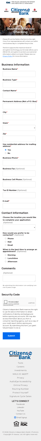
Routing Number (20, 389)
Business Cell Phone (12, 179)
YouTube (20, 411)
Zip (4, 134)
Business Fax (9, 169)
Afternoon (12, 262)
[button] (34, 10)
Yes (9, 150)
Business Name (10, 69)
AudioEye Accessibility (20, 381)
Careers (20, 367)
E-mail (6, 201)
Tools (20, 363)
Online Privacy (20, 385)
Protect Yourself (20, 393)
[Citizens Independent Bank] (20, 11)
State (5, 123)
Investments (20, 370)
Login (34, 11)
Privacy (20, 378)
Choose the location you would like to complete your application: (19, 218)
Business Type (10, 80)
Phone (11, 239)
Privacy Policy (7, 56)
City (5, 112)
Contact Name (9, 91)
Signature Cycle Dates (20, 396)
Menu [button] (6, 11)
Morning (12, 255)
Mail (9, 242)
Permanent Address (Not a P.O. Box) (20, 101)
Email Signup (22, 417)
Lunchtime (13, 258)
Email (10, 245)
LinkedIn (20, 407)
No (9, 153)
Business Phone (10, 158)
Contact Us (20, 414)
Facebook (20, 404)
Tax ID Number (10, 190)
